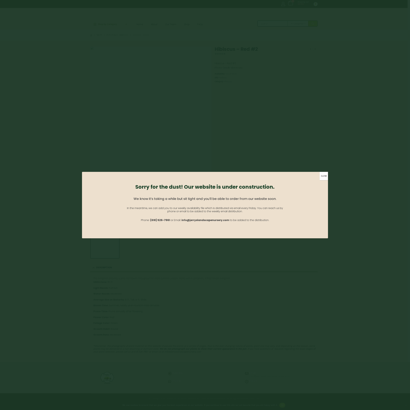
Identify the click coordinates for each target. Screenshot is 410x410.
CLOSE (324, 176)
